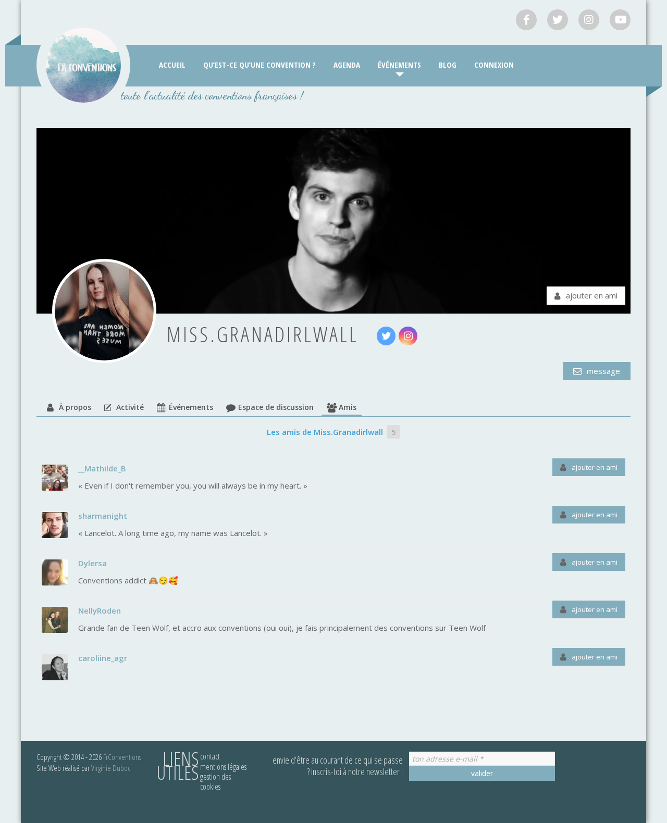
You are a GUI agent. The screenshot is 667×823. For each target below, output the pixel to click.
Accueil (172, 64)
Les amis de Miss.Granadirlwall (331, 432)
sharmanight (102, 515)
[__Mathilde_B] (55, 478)
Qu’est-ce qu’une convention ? (259, 64)
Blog (447, 64)
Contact (210, 756)
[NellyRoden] (55, 620)
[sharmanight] (55, 525)
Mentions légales (223, 766)
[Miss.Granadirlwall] (104, 311)
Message (602, 371)
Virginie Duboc (110, 768)
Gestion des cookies (215, 781)
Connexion (494, 64)
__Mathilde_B (102, 468)
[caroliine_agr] (55, 667)
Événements (399, 64)
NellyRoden (99, 610)
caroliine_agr (102, 658)
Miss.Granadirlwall (263, 334)
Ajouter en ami (591, 295)
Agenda (347, 64)
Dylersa (92, 563)
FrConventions (122, 757)
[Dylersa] (55, 572)
